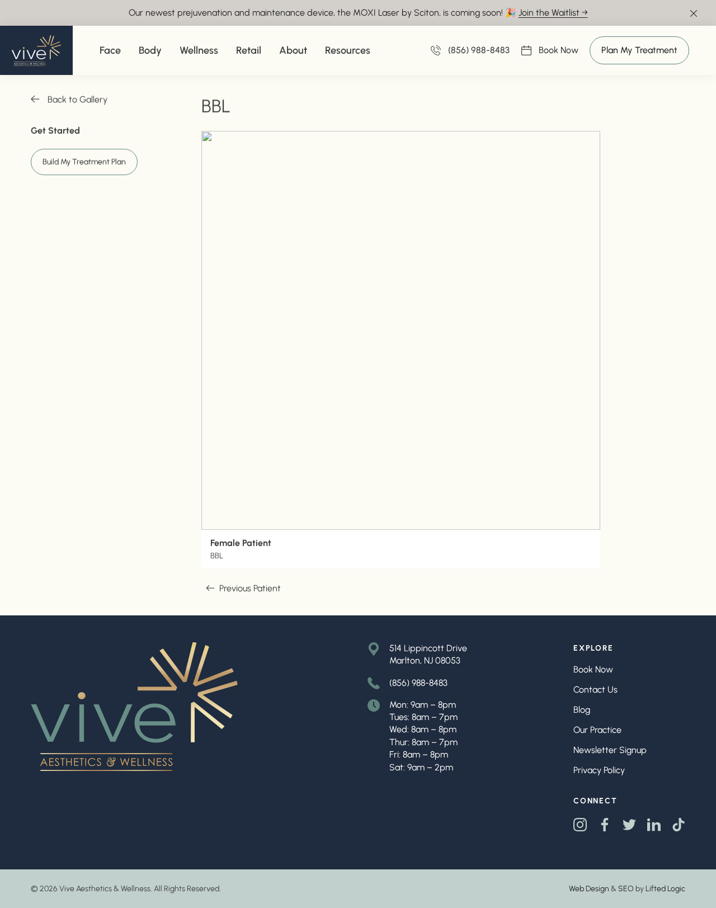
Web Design (589, 888)
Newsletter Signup (610, 750)
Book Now (558, 51)
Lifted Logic (665, 888)
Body (150, 50)
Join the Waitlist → (553, 12)
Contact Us (595, 689)
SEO (626, 888)
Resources (347, 50)
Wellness (199, 50)
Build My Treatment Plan (84, 162)
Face (110, 50)
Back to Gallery (77, 99)
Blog (581, 709)
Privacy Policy (599, 770)
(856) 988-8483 (418, 683)
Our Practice (597, 729)
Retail (248, 50)
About (293, 50)
